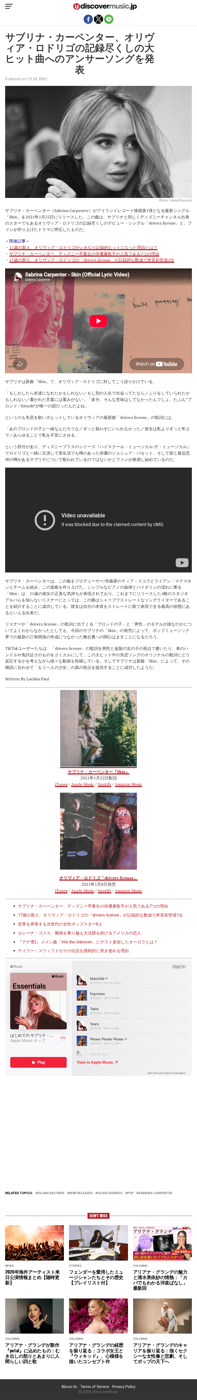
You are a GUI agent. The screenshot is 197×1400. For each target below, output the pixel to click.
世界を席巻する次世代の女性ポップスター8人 (60, 924)
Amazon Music (128, 784)
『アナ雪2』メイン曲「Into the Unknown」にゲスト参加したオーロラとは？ (88, 942)
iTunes (61, 784)
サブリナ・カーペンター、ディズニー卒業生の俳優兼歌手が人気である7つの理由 (84, 254)
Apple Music (82, 784)
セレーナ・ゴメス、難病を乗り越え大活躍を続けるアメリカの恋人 (79, 933)
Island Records (50, 1193)
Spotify (104, 784)
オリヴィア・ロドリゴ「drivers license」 (98, 878)
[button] (9, 6)
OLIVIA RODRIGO (110, 1193)
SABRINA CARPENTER (155, 1193)
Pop (130, 1193)
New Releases (81, 1193)
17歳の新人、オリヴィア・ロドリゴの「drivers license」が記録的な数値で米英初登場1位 (91, 260)
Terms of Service (94, 1387)
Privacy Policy (123, 1387)
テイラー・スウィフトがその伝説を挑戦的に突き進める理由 (73, 950)
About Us (69, 1387)
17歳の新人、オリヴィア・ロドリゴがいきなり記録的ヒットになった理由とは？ (83, 247)
